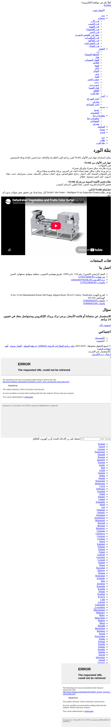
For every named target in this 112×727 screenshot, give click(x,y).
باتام (97, 68)
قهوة (97, 65)
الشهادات (94, 121)
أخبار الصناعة (92, 104)
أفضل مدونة (16, 346)
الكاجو (96, 62)
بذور (97, 74)
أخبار (102, 96)
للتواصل (101, 126)
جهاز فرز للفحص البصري (87, 35)
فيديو (102, 132)
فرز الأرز (95, 21)
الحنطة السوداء (92, 54)
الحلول (102, 49)
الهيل (96, 76)
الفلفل (96, 90)
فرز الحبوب (93, 24)
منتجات (101, 18)
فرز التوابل (94, 46)
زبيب (96, 82)
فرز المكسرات (92, 37)
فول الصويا (94, 88)
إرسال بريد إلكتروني (101, 354)
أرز (97, 51)
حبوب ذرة (94, 85)
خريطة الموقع (30, 346)
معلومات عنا (99, 115)
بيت (103, 15)
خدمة (96, 110)
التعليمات (94, 113)
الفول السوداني (92, 60)
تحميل (102, 129)
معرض (96, 101)
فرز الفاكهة (93, 40)
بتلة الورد (95, 93)
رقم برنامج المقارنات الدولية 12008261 (56, 346)
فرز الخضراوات (91, 43)
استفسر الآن (105, 325)
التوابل (96, 71)
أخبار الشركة (93, 99)
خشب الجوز (93, 79)
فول (97, 57)
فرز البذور (94, 32)
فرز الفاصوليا (92, 29)
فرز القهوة (94, 26)
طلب (102, 140)
